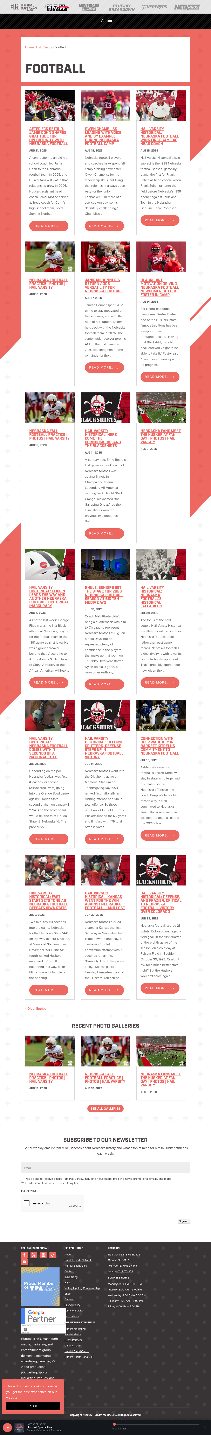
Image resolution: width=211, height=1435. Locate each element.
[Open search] (102, 21)
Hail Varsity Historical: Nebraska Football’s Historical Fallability (152, 597)
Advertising (70, 1277)
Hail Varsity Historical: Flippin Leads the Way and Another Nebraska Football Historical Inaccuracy (49, 597)
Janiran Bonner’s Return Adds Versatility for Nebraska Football (104, 286)
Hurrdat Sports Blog (75, 1266)
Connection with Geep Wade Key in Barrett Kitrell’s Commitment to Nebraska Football (160, 746)
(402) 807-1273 (124, 1271)
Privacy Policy (72, 1305)
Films (67, 1282)
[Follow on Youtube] (24, 1261)
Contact (69, 1271)
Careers (69, 1299)
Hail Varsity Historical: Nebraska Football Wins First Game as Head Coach (160, 136)
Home (29, 47)
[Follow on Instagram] (43, 1255)
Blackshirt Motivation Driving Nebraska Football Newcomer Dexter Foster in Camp (160, 288)
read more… (46, 225)
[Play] (7, 1427)
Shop (67, 1294)
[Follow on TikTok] (52, 1255)
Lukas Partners (73, 1340)
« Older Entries (35, 1008)
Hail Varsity (44, 47)
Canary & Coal (72, 1346)
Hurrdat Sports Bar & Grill (78, 1357)
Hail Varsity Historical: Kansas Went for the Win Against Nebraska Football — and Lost (105, 901)
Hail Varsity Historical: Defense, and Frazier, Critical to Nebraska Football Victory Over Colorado (161, 903)
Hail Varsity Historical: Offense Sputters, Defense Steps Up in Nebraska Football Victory (104, 748)
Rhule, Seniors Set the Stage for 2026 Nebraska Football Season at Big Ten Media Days (104, 595)
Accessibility (71, 1316)
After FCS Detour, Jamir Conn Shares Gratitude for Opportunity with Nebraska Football (48, 136)
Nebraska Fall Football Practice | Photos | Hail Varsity (49, 435)
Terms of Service (73, 1310)
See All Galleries (105, 1108)
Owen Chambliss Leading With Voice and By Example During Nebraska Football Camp (103, 136)
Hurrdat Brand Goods (76, 1351)
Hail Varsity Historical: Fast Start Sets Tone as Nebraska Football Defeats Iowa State (48, 901)
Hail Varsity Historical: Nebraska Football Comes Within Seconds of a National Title (48, 748)
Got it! (33, 1406)
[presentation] (52, 1204)
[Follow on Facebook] (24, 1255)
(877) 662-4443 (128, 1266)
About (68, 1254)
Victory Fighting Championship (82, 1288)
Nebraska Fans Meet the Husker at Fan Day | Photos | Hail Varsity (161, 436)
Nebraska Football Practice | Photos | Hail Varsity (48, 284)
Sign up (183, 1221)
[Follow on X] (33, 1255)
